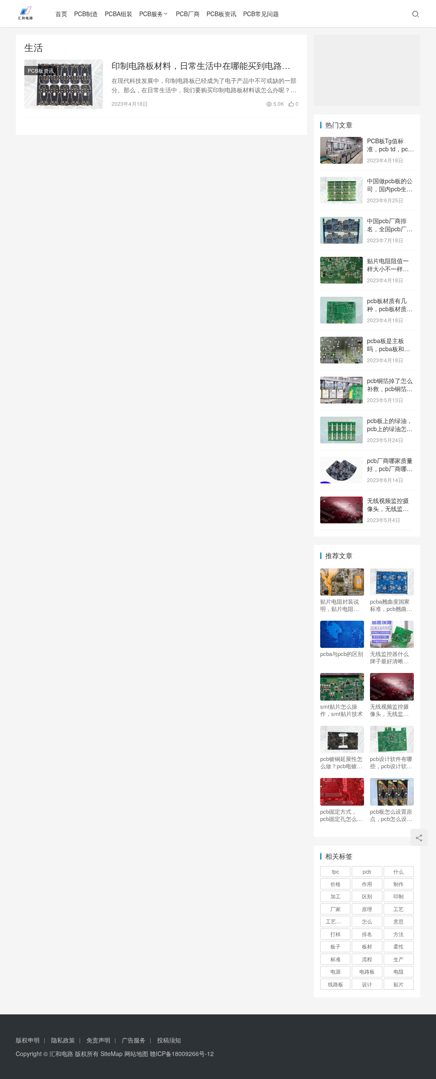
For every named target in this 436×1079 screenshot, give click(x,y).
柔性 (398, 946)
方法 (398, 933)
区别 (367, 896)
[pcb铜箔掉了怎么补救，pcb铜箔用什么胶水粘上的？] (341, 381)
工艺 (398, 908)
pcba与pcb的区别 (341, 654)
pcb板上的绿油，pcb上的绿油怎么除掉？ (390, 428)
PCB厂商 (188, 13)
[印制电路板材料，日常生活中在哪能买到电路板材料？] (63, 84)
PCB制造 (86, 13)
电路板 (367, 971)
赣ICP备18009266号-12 (182, 1053)
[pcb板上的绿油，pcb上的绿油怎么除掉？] (341, 421)
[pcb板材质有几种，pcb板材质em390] (341, 301)
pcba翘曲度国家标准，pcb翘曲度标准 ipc (391, 605)
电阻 (398, 971)
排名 (367, 933)
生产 (398, 959)
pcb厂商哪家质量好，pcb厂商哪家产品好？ (390, 468)
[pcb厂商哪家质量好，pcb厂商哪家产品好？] (341, 461)
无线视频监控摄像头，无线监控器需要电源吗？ (388, 508)
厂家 (335, 908)
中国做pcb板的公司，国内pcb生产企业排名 (390, 189)
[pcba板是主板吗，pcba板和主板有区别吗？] (341, 341)
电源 (335, 971)
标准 (335, 959)
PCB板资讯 (221, 13)
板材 (367, 946)
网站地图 (136, 1053)
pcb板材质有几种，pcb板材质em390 (387, 308)
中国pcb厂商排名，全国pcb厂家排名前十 (390, 228)
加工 (335, 896)
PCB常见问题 (261, 13)
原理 (367, 908)
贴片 (398, 984)
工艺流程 (336, 921)
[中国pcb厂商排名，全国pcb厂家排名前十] (341, 221)
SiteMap (111, 1053)
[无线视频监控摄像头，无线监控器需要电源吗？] (341, 501)
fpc (335, 871)
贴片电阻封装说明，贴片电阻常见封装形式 (339, 605)
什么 (398, 871)
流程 (367, 959)
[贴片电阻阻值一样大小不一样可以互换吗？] (341, 261)
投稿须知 (169, 1040)
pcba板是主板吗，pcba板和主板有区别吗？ (388, 348)
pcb (367, 871)
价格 (335, 883)
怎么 (367, 921)
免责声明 (98, 1040)
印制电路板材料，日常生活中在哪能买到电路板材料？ (201, 65)
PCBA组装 (118, 13)
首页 (61, 13)
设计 (367, 984)
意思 (398, 921)
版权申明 (28, 1040)
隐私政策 (63, 1040)
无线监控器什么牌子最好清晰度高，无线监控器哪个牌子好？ (389, 657)
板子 (335, 946)
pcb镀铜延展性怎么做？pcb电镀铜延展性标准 (341, 762)
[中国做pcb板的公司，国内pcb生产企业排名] (341, 181)
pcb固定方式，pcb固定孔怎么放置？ (341, 815)
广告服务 (134, 1040)
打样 (335, 933)
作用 (367, 883)
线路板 (335, 984)
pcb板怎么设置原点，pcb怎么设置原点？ (391, 815)
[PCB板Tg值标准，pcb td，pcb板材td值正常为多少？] (341, 141)
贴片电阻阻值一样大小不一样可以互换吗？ (388, 268)
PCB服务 (151, 13)
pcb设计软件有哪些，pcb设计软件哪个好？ (391, 762)
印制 (398, 896)
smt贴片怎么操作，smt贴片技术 (341, 710)
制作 (398, 883)
